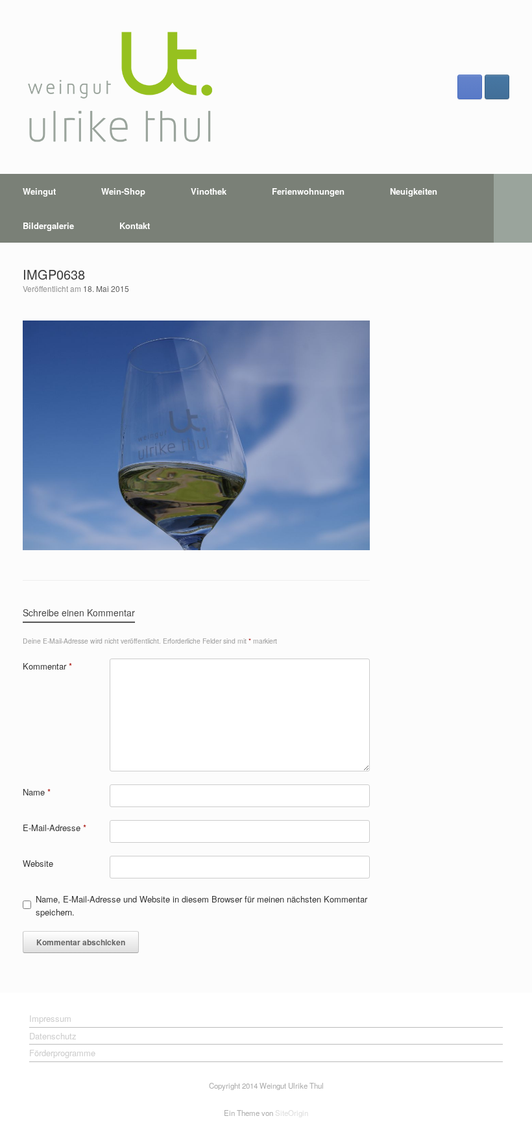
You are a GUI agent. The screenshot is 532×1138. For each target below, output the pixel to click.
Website (38, 863)
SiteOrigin (291, 1113)
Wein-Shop (123, 191)
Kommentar (47, 666)
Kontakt (134, 225)
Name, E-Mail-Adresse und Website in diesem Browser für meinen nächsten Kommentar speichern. (201, 905)
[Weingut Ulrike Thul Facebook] (469, 87)
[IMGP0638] (196, 546)
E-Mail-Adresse (54, 827)
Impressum (50, 1018)
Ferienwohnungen (308, 191)
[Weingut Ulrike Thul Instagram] (497, 87)
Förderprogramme (62, 1053)
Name (37, 792)
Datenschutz (53, 1036)
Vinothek (208, 191)
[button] (513, 208)
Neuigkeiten (413, 191)
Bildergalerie (48, 225)
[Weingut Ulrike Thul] (120, 87)
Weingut (39, 191)
